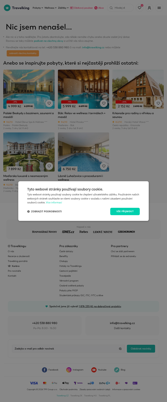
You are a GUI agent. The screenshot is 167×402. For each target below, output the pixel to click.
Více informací (54, 202)
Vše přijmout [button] (125, 211)
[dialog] (83, 201)
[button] (44, 211)
